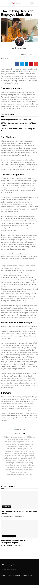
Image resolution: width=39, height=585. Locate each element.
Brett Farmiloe (7, 545)
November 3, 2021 (19, 545)
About (31, 575)
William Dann (19, 433)
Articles (10, 575)
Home (3, 575)
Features (17, 575)
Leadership (24, 54)
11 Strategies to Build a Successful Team (16, 120)
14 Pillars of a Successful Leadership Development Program (15, 541)
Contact (25, 575)
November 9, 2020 (20, 516)
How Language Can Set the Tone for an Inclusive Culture (19, 512)
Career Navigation (9, 536)
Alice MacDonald (8, 516)
